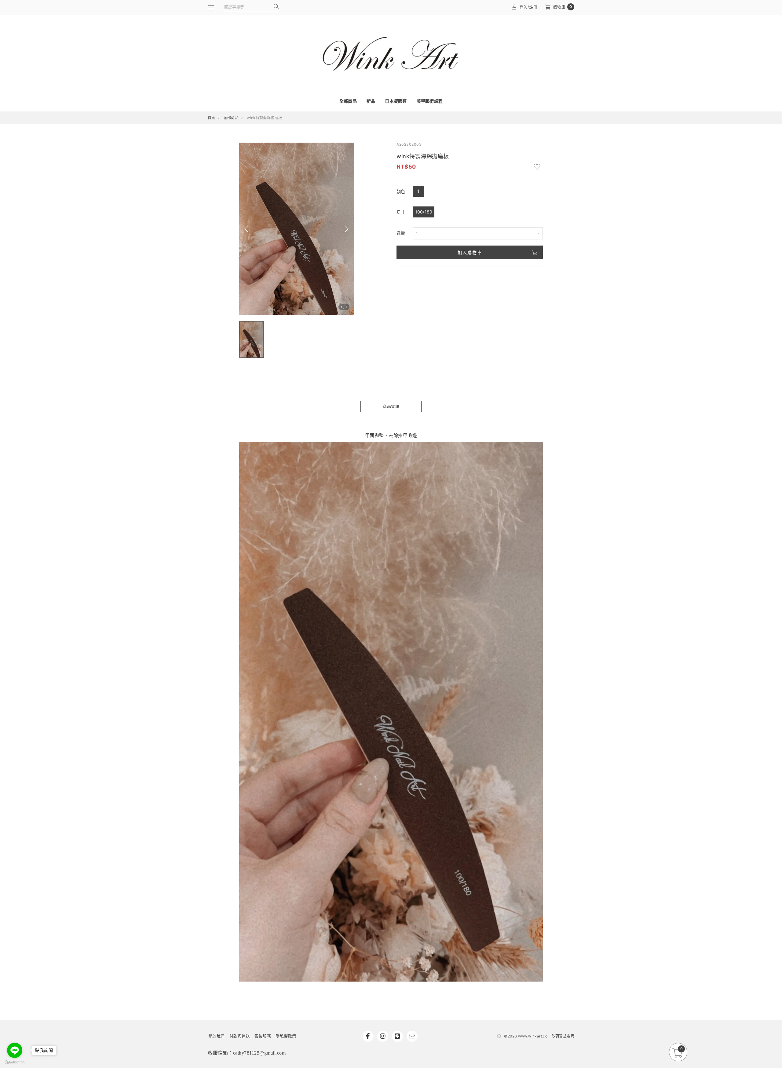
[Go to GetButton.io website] (14, 1062)
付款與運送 (239, 1035)
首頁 (211, 117)
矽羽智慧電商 (563, 1036)
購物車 (562, 6)
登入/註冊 (528, 7)
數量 (400, 232)
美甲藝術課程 (430, 101)
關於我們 (216, 1035)
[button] (246, 229)
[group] (251, 339)
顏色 (400, 191)
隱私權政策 (286, 1035)
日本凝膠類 (396, 101)
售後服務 (262, 1035)
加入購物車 (470, 252)
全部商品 (348, 101)
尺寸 (400, 212)
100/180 (424, 211)
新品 (371, 101)
